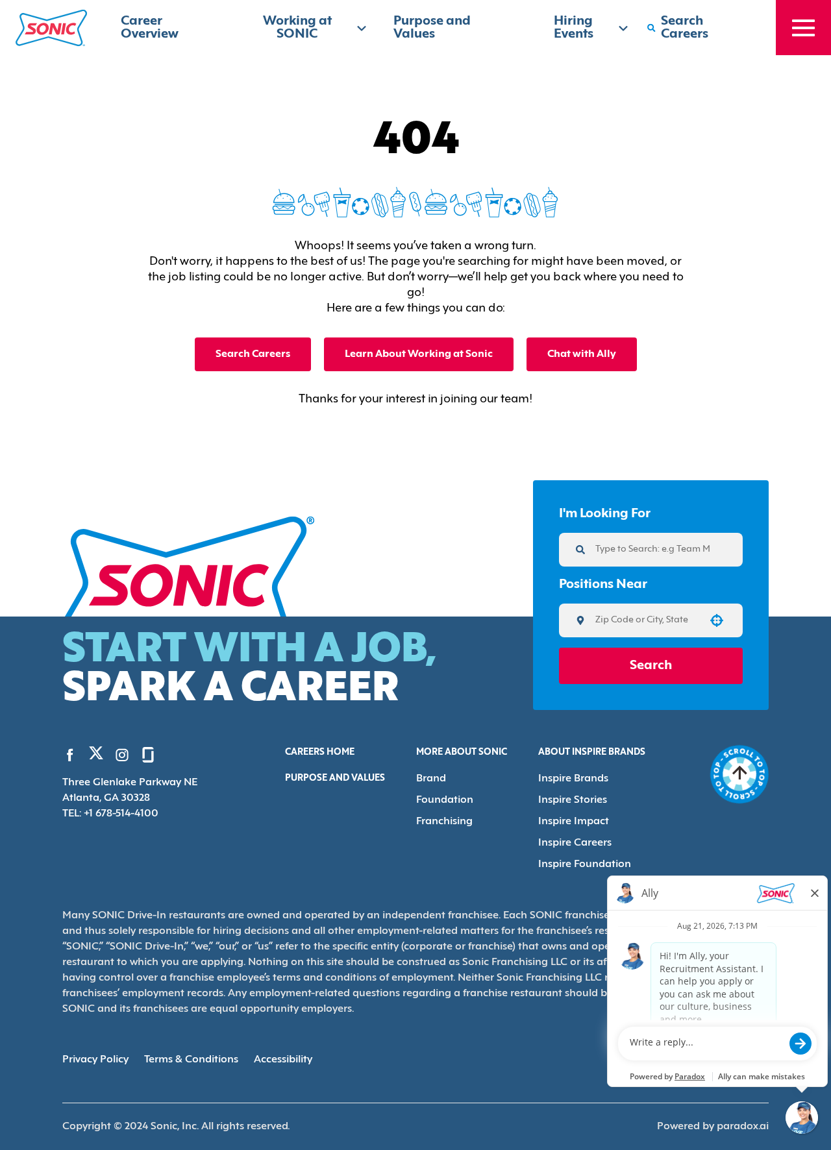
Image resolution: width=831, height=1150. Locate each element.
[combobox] (646, 620)
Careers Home (319, 752)
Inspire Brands (573, 779)
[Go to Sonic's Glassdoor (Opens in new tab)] (148, 755)
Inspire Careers (575, 843)
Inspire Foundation (584, 864)
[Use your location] (716, 620)
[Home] (51, 27)
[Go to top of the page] (739, 774)
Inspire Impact (573, 821)
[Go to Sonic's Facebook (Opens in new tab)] (70, 755)
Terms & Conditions (191, 1060)
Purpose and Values (335, 778)
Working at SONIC (297, 28)
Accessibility (283, 1060)
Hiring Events (573, 28)
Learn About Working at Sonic (419, 354)
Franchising (444, 821)
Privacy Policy (95, 1060)
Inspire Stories (572, 800)
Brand (431, 779)
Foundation (444, 800)
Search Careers (253, 354)
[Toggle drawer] (803, 27)
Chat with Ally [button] (581, 354)
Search (651, 666)
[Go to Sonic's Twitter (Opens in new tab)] (96, 756)
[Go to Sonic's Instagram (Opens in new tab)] (122, 755)
